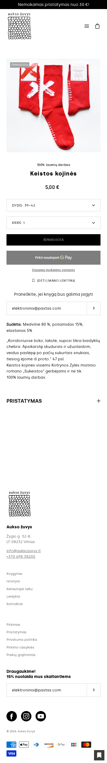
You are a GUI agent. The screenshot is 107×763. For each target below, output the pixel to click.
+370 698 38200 (20, 556)
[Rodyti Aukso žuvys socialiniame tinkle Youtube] (41, 716)
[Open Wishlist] (99, 755)
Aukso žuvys (26, 731)
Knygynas (14, 574)
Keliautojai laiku (19, 589)
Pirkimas (13, 625)
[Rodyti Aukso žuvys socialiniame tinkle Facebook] (11, 716)
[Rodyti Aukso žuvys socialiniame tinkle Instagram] (26, 716)
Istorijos (13, 581)
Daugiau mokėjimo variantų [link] (53, 270)
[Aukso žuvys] (19, 26)
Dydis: (23, 205)
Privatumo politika (21, 640)
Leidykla (13, 596)
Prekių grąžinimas (21, 655)
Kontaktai (14, 604)
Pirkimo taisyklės (20, 647)
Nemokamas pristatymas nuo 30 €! (53, 4)
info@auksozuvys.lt (23, 551)
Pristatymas (24, 401)
